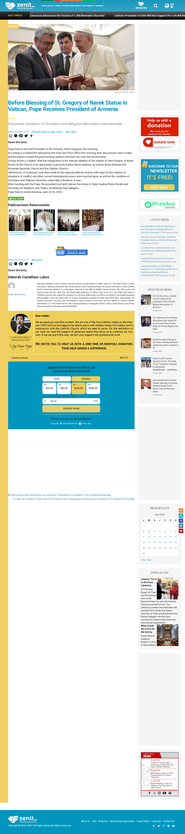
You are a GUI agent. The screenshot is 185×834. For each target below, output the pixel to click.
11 (154, 537)
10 (149, 537)
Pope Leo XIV (48, 6)
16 (144, 542)
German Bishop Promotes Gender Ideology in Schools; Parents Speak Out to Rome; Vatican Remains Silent (165, 386)
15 (176, 537)
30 (144, 553)
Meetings (12, 26)
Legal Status (143, 821)
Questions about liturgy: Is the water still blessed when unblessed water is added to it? (165, 343)
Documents (88, 6)
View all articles (17, 294)
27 (165, 548)
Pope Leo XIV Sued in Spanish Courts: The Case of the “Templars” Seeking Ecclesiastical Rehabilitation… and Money (165, 364)
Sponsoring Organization (122, 821)
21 (170, 542)
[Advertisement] (71, 467)
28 (170, 548)
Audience (103, 821)
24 (149, 548)
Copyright (156, 821)
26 (160, 548)
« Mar (143, 560)
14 (170, 537)
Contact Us (168, 821)
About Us (85, 821)
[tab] (150, 755)
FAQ (94, 821)
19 (160, 542)
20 (165, 542)
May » (150, 560)
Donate (99, 6)
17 (149, 542)
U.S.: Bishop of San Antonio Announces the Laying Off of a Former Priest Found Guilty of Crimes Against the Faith (165, 323)
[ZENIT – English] (23, 5)
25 (154, 548)
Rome (57, 6)
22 (176, 542)
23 (144, 548)
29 (176, 548)
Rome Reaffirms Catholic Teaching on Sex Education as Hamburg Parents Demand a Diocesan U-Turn (158, 229)
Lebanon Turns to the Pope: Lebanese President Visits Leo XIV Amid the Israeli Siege (159, 240)
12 (160, 537)
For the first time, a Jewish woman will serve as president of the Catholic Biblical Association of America (165, 301)
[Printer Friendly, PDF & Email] (16, 198)
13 (165, 537)
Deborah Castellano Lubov (47, 132)
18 (154, 542)
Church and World (71, 6)
